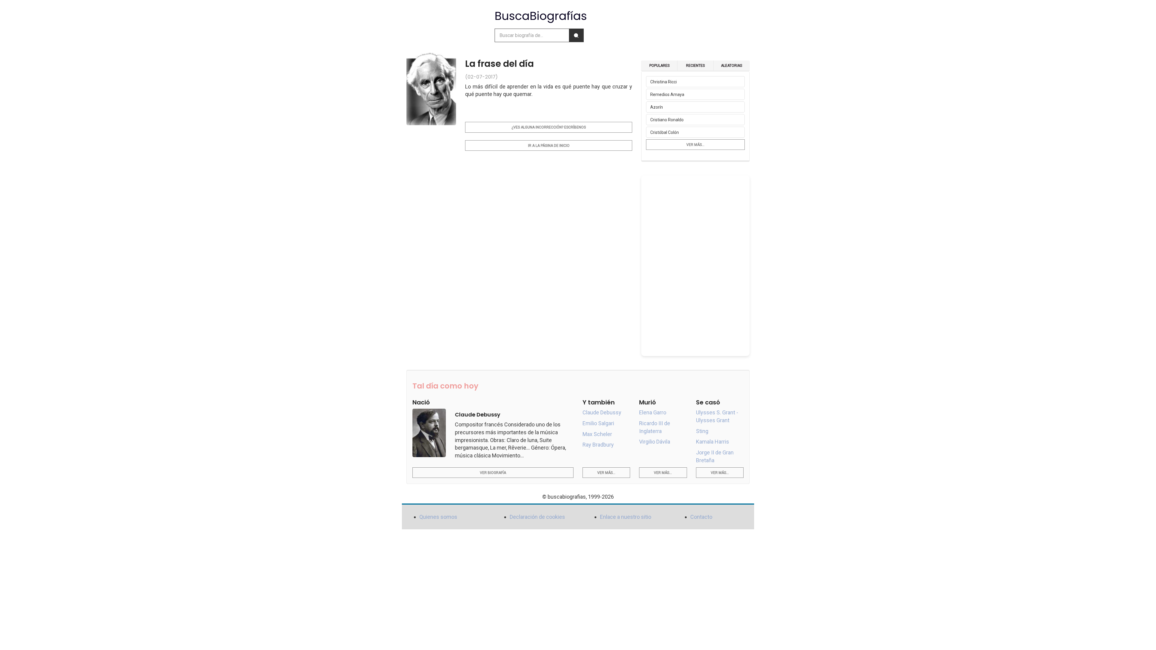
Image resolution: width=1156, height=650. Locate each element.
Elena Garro (652, 412)
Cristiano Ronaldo (667, 119)
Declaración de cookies (537, 517)
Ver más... (695, 145)
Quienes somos (438, 517)
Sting (702, 431)
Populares (659, 65)
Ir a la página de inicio (549, 146)
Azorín (656, 107)
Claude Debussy (602, 412)
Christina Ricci (663, 81)
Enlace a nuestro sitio (625, 517)
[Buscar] (576, 35)
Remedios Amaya (667, 94)
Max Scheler (597, 434)
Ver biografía (493, 473)
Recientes (695, 65)
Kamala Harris (712, 441)
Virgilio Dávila (654, 441)
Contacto (701, 517)
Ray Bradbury (598, 444)
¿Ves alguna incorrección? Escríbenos (548, 127)
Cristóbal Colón (664, 132)
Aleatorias (731, 65)
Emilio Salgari (598, 423)
